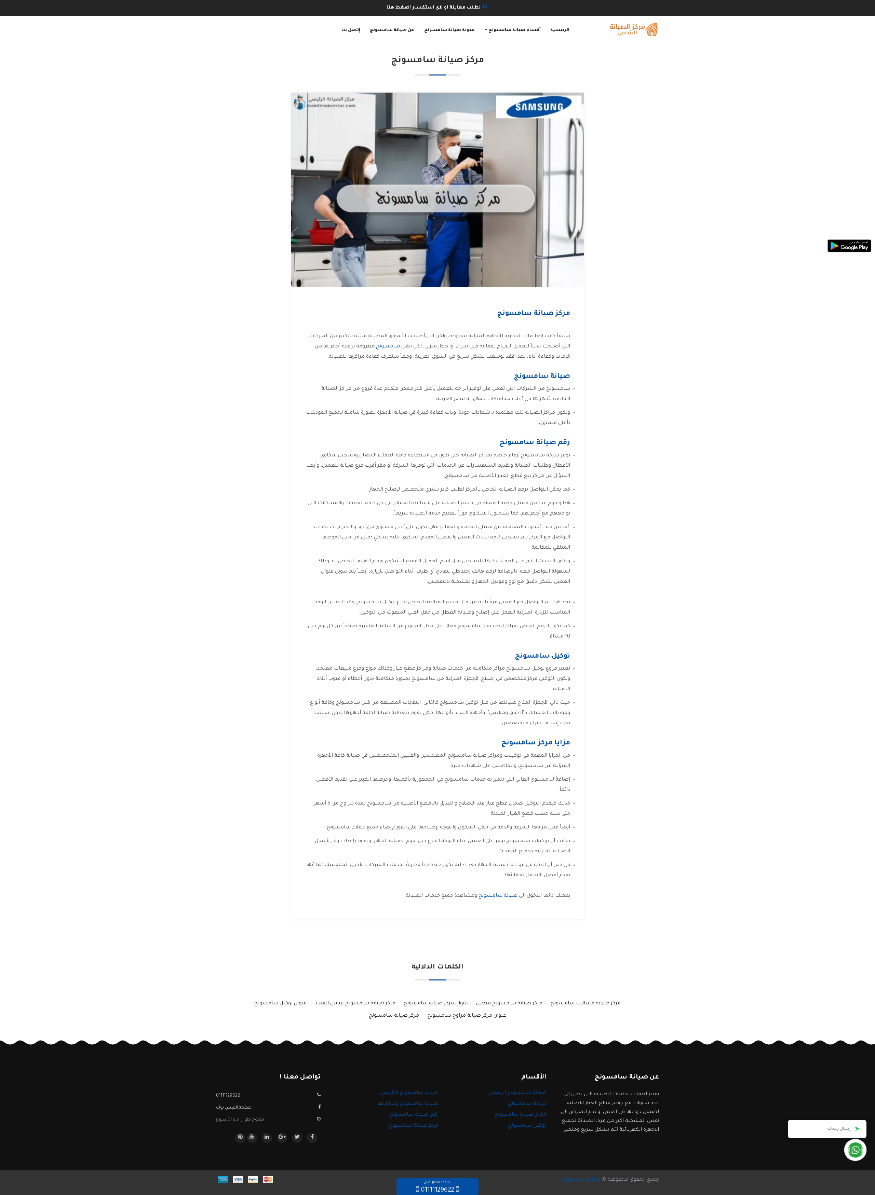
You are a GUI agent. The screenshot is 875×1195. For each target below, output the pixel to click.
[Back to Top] (7, 1181)
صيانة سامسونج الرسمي (517, 1093)
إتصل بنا (350, 30)
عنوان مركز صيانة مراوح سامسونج (466, 1016)
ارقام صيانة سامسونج (520, 1115)
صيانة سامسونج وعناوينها (408, 1104)
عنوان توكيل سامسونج (280, 1003)
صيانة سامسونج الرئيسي (409, 1093)
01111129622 (228, 1096)
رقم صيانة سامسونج (414, 1115)
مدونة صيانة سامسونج (449, 30)
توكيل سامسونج (527, 1126)
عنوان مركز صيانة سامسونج (436, 1003)
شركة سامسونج (527, 1104)
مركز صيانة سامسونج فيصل (509, 1003)
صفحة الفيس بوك (234, 1107)
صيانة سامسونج (498, 896)
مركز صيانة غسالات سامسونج (586, 1003)
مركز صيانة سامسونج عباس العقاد (355, 1003)
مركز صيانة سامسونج (394, 1016)
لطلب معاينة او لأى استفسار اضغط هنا (434, 7)
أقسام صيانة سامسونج (514, 30)
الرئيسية (559, 30)
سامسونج (388, 346)
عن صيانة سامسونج (392, 30)
